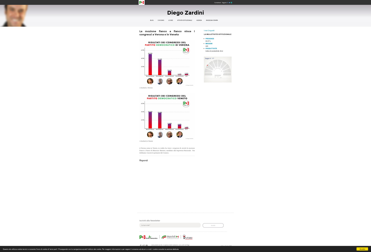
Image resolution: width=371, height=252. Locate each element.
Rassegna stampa (212, 20)
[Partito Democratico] (148, 237)
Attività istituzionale (184, 20)
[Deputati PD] (170, 237)
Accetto (362, 249)
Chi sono (161, 20)
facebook (140, 245)
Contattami (217, 2)
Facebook (227, 2)
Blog (152, 20)
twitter (229, 2)
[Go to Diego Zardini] (142, 2)
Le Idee (170, 20)
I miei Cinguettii (209, 30)
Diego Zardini (185, 12)
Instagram (231, 2)
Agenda (199, 20)
